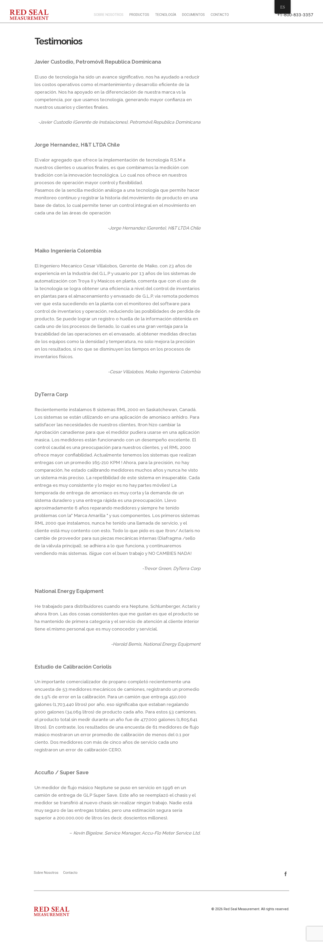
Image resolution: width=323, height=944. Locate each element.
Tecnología (165, 15)
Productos (139, 15)
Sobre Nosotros (108, 15)
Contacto (220, 15)
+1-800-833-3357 (295, 14)
